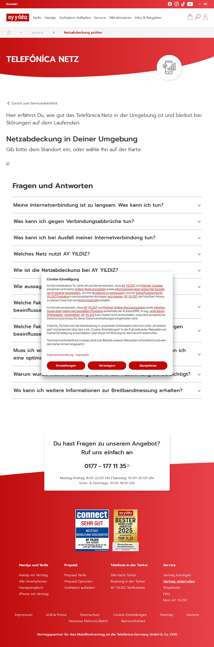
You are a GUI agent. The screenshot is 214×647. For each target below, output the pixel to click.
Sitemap (166, 614)
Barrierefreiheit (133, 621)
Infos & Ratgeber (148, 17)
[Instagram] (177, 4)
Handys (50, 17)
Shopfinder (172, 587)
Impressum (23, 614)
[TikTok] (183, 4)
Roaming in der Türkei (128, 581)
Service (100, 17)
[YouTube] (190, 4)
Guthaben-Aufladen (75, 17)
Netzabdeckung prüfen (83, 32)
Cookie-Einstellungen (130, 614)
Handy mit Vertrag (33, 575)
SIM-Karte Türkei (123, 575)
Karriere (193, 614)
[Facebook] (170, 4)
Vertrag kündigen (177, 575)
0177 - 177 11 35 (105, 466)
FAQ (166, 593)
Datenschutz (90, 614)
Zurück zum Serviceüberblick (33, 103)
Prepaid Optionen (78, 581)
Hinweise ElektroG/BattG (88, 621)
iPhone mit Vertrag (33, 593)
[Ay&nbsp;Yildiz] (10, 31)
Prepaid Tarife (75, 575)
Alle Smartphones (33, 581)
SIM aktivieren (120, 17)
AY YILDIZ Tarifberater (128, 587)
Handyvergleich (31, 587)
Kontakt (12, 4)
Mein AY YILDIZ (175, 600)
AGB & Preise (56, 614)
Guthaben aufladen (79, 587)
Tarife (37, 17)
